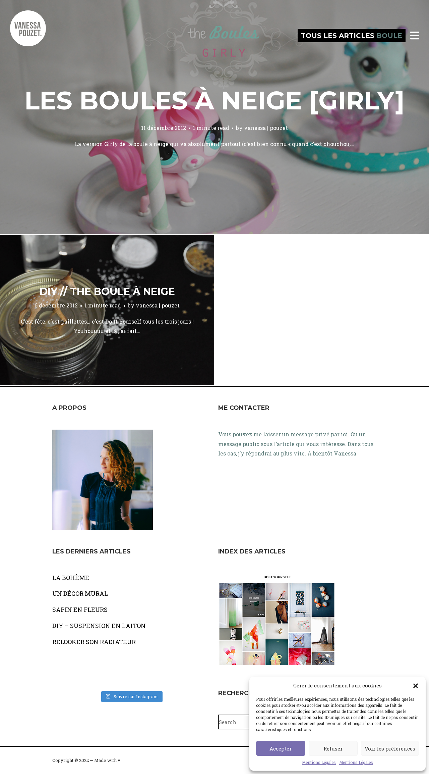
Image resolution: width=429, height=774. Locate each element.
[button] (415, 685)
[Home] (35, 35)
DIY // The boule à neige (107, 291)
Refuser (333, 748)
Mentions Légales (319, 762)
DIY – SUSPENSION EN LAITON (99, 626)
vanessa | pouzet (266, 127)
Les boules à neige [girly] (214, 100)
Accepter (280, 748)
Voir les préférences (390, 748)
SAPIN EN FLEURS (80, 610)
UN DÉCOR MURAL (80, 593)
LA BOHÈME (70, 578)
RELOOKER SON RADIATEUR (94, 642)
